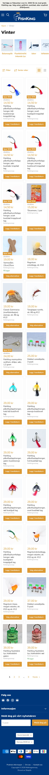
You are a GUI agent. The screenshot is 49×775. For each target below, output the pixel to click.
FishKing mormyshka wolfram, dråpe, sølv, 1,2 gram (12, 362)
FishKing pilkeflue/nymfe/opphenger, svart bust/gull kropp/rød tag (36, 111)
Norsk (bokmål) (23, 735)
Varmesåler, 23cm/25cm (8, 264)
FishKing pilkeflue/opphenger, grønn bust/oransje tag (12, 459)
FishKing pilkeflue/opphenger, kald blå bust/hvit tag (12, 410)
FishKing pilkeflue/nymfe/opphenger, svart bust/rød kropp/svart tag (12, 215)
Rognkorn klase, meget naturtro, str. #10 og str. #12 (11, 606)
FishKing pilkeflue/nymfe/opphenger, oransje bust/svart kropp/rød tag (36, 163)
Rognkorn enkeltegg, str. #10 (35, 263)
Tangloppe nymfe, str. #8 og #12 (35, 311)
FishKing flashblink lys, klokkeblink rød (35, 652)
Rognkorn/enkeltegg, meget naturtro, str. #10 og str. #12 (36, 554)
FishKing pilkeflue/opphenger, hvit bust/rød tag (36, 458)
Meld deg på (40, 722)
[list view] (45, 70)
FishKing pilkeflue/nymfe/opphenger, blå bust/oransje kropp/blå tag (12, 111)
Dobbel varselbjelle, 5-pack (36, 605)
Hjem (3, 26)
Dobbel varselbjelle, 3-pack (36, 360)
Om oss (28, 765)
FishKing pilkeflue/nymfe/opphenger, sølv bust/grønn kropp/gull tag (12, 557)
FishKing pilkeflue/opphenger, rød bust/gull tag (12, 508)
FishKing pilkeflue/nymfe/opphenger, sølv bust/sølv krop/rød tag (12, 163)
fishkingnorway (8, 119)
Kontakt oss (37, 765)
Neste (35, 677)
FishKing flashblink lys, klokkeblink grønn (11, 653)
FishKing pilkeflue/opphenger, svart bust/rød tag (36, 508)
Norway (23, 742)
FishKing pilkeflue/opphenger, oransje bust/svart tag (36, 410)
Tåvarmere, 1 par (34, 210)
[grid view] (39, 70)
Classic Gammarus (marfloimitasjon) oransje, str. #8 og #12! (11, 313)
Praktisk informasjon (14, 765)
